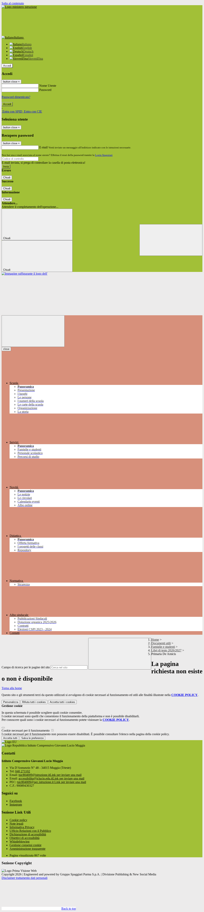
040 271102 (22, 771)
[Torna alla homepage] (24, 273)
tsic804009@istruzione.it (50, 775)
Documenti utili (161, 643)
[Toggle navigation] (33, 331)
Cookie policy (18, 820)
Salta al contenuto (13, 3)
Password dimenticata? (16, 97)
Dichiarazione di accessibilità (28, 834)
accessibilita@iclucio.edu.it (51, 778)
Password (45, 89)
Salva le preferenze (32, 738)
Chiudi (6, 177)
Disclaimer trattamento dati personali (24, 878)
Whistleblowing (19, 841)
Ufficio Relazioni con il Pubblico (30, 830)
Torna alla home (12, 688)
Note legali (16, 823)
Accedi (7, 65)
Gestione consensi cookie (25, 845)
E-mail (43, 147)
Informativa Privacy (22, 827)
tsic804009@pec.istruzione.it (51, 782)
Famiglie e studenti (163, 646)
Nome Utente (47, 85)
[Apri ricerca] (170, 240)
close (6, 348)
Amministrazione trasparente (27, 848)
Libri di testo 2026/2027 (166, 650)
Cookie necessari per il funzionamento (26, 730)
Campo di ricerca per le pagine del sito (26, 667)
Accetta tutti (62, 702)
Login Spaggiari (104, 155)
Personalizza (10, 702)
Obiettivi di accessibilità (24, 838)
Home (155, 639)
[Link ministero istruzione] (19, 7)
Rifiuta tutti (34, 702)
